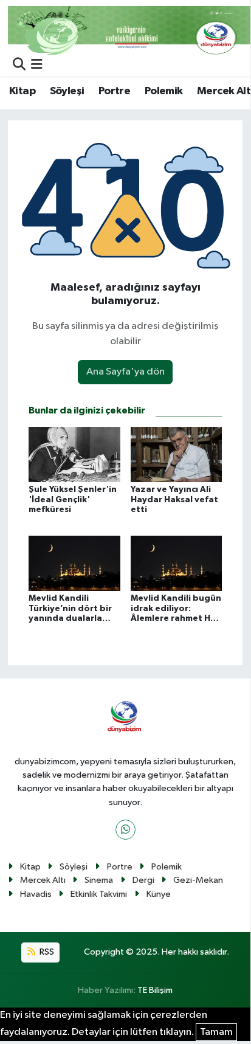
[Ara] (19, 65)
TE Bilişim (155, 990)
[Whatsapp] (125, 830)
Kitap (22, 91)
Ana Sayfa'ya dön (125, 372)
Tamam (216, 1032)
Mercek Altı (43, 880)
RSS (46, 951)
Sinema (98, 880)
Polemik (164, 91)
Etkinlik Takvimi (98, 894)
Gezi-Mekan (198, 880)
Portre (114, 91)
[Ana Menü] (37, 65)
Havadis (36, 894)
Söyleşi (67, 91)
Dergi (143, 880)
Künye (158, 894)
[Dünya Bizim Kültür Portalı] (129, 30)
